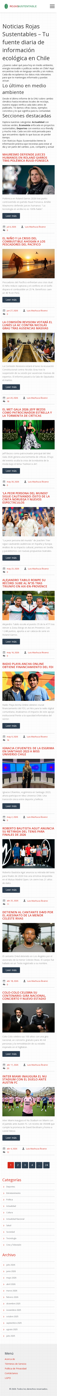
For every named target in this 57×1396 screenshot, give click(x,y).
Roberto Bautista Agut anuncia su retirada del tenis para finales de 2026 (28, 831)
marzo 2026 (11, 1290)
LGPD (8, 1377)
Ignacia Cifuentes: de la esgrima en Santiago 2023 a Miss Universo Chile (28, 751)
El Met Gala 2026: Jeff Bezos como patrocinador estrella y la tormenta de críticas (27, 412)
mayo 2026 (11, 1277)
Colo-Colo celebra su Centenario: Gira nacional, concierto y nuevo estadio (24, 996)
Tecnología (11, 1238)
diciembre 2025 (13, 1303)
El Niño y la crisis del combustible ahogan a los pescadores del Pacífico (23, 241)
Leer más (11, 216)
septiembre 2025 (14, 1323)
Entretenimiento (13, 1193)
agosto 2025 (12, 1329)
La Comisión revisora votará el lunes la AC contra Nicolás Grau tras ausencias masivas (27, 325)
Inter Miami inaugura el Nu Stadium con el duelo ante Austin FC (24, 1079)
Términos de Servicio (15, 1363)
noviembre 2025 (13, 1310)
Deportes (10, 1186)
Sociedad (10, 1232)
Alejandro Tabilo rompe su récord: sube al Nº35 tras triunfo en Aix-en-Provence (24, 583)
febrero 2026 (12, 1297)
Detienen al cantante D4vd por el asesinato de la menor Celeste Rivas (27, 915)
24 (46, 1165)
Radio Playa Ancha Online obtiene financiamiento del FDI (27, 665)
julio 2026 (10, 1264)
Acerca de (10, 1359)
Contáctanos (11, 1373)
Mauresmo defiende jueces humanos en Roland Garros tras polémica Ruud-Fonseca (25, 158)
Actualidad (11, 1206)
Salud (8, 1225)
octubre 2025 (12, 1316)
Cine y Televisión (13, 1244)
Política (9, 1199)
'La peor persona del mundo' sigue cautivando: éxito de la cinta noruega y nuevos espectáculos (26, 497)
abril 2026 (10, 1284)
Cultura (9, 1212)
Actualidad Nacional (15, 1219)
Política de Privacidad (15, 1368)
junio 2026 (11, 1271)
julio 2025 (10, 1336)
